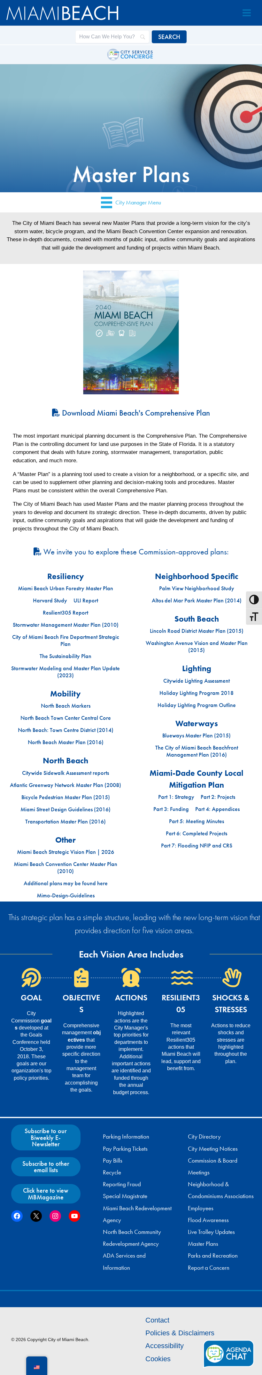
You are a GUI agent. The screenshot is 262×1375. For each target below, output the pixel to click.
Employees (200, 1208)
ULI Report (85, 600)
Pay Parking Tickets (125, 1148)
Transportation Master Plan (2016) (65, 821)
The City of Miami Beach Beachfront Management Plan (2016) (196, 751)
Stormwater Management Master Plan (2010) (66, 624)
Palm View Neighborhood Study (196, 588)
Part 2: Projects (218, 796)
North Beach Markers (65, 705)
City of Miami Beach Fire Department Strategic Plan (65, 640)
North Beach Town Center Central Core (65, 717)
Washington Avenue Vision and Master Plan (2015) (197, 647)
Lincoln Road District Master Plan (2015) (196, 630)
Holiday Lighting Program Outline (197, 705)
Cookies (158, 1359)
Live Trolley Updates (211, 1232)
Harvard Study (50, 600)
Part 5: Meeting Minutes (196, 821)
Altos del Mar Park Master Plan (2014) (197, 600)
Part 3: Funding (171, 809)
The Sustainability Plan (65, 656)
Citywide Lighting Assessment (196, 680)
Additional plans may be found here (66, 883)
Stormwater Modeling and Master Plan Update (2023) (65, 672)
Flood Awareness (208, 1220)
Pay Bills (112, 1160)
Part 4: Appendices (217, 809)
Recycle (112, 1172)
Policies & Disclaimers (179, 1333)
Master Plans (203, 1243)
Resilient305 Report (65, 612)
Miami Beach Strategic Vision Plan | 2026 (65, 851)
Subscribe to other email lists (45, 1167)
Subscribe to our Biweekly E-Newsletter (46, 1137)
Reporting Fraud (122, 1184)
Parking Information (126, 1136)
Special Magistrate (125, 1196)
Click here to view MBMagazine (45, 1194)
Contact (157, 1320)
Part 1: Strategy (176, 796)
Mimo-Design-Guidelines (66, 895)
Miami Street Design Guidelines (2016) (65, 809)
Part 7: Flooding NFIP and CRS (196, 845)
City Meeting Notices (213, 1148)
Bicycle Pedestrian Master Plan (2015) (65, 797)
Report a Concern (208, 1267)
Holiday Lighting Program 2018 (196, 692)
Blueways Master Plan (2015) (196, 735)
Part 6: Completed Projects (196, 833)
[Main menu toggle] (247, 13)
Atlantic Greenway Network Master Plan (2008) (65, 785)
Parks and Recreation (213, 1255)
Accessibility (164, 1346)
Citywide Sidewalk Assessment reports (65, 772)
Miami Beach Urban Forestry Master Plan (65, 588)
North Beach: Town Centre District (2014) (65, 730)
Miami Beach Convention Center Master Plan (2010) (65, 868)
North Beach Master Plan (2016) (66, 742)
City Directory (204, 1136)
